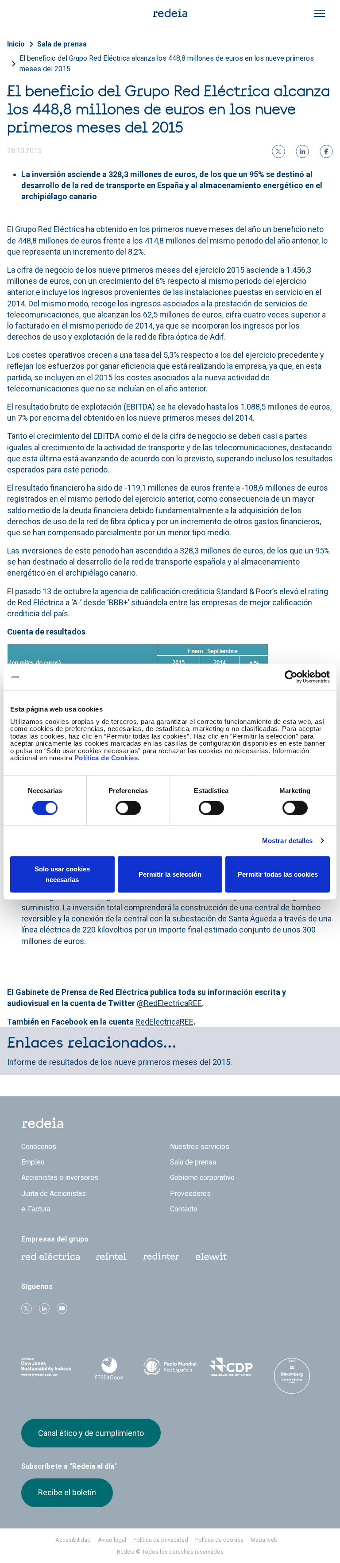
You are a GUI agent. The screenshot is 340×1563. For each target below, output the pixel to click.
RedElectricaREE (164, 1021)
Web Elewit (211, 1257)
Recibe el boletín (67, 1492)
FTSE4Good (109, 1369)
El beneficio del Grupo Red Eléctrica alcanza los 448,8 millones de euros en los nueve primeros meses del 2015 (166, 63)
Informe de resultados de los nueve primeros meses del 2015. (119, 1062)
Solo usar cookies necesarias (62, 874)
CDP (231, 1367)
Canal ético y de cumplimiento (91, 1433)
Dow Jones (48, 1367)
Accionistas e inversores (59, 1177)
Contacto (183, 1209)
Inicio (16, 44)
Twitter (26, 1308)
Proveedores (190, 1193)
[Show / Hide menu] (319, 13)
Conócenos (38, 1146)
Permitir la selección (170, 874)
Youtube (62, 1308)
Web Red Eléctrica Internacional (161, 1257)
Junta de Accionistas (53, 1193)
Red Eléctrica (50, 1257)
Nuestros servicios (199, 1146)
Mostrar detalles (287, 840)
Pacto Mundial (170, 1367)
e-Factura (35, 1209)
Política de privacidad (160, 1539)
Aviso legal (112, 1539)
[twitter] (278, 151)
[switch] (128, 808)
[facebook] (326, 151)
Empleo (33, 1162)
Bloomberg (292, 1376)
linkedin (44, 1308)
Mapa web (264, 1539)
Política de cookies (219, 1539)
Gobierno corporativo (202, 1177)
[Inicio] (170, 12)
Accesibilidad (73, 1539)
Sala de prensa (62, 44)
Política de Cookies (106, 758)
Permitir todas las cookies (278, 874)
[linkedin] (302, 151)
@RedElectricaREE (169, 1003)
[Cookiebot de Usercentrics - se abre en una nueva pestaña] (291, 677)
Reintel (111, 1257)
